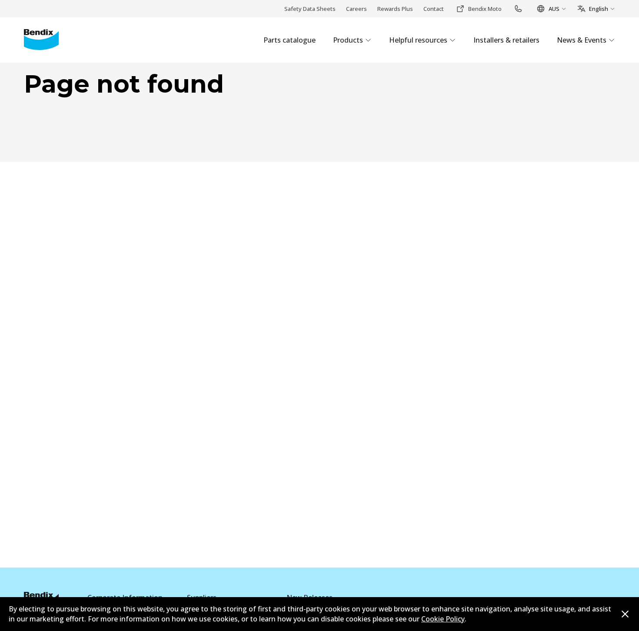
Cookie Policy (443, 619)
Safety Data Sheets (310, 9)
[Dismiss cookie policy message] (625, 614)
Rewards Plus (395, 9)
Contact (433, 9)
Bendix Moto (485, 9)
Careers (356, 9)
